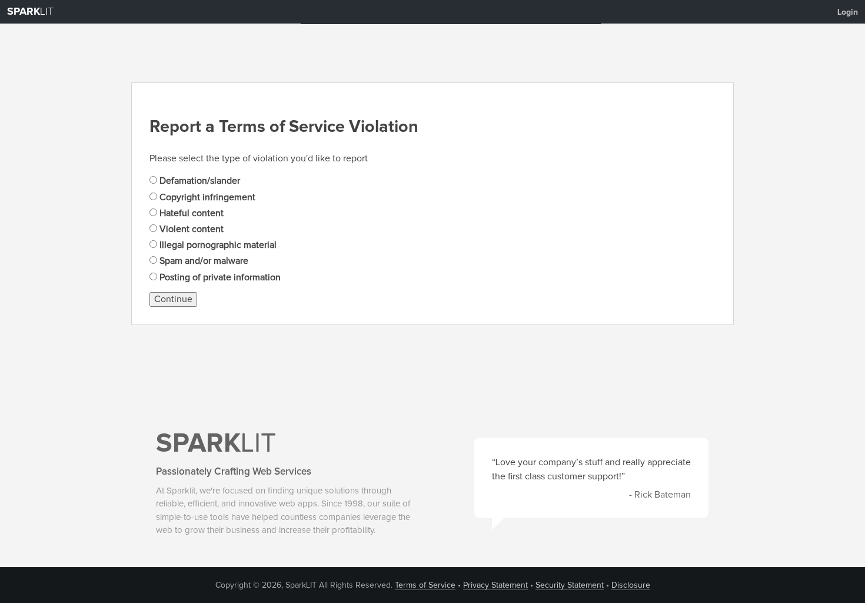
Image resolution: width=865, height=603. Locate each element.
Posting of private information (219, 277)
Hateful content (190, 213)
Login (847, 12)
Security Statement (569, 585)
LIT (30, 11)
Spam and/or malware (202, 261)
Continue (173, 299)
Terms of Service (425, 585)
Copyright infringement (206, 197)
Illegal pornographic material (217, 245)
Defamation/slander (198, 180)
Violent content (190, 229)
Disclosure (630, 585)
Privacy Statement (495, 585)
